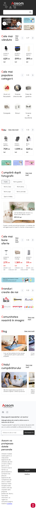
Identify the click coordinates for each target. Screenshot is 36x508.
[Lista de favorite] (6, 7)
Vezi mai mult (17, 38)
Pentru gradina (17, 182)
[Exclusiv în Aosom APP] (29, 20)
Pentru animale (21, 191)
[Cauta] (30, 12)
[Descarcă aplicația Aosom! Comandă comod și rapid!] (18, 280)
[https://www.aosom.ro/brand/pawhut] (29, 299)
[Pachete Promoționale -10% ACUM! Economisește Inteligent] (6, 163)
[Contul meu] (10, 7)
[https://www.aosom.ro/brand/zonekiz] (29, 306)
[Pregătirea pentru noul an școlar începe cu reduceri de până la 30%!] (11, 29)
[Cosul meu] (15, 7)
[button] (4, 23)
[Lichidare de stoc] (29, 27)
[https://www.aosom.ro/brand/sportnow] (17, 306)
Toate (5, 182)
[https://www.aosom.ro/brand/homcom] (6, 299)
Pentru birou (20, 187)
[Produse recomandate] (30, 163)
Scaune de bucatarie (28, 115)
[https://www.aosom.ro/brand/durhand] (6, 306)
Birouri (17, 113)
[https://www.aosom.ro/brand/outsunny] (17, 299)
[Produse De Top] (18, 163)
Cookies (9, 503)
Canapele (6, 113)
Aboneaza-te (29, 432)
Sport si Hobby (8, 196)
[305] (31, 209)
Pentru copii (7, 191)
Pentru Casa (7, 187)
